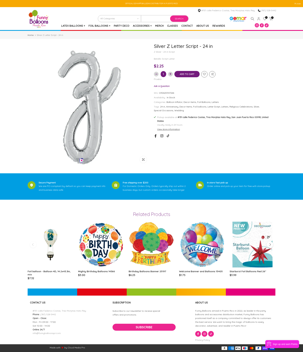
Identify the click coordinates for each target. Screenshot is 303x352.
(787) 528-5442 (268, 10)
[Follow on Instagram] (161, 135)
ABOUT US (202, 25)
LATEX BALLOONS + (73, 25)
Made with (55, 347)
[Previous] (33, 244)
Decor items (190, 102)
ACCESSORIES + (142, 25)
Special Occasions (163, 110)
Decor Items (185, 106)
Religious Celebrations (241, 106)
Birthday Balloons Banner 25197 (147, 271)
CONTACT (187, 25)
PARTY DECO (121, 25)
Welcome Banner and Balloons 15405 (201, 271)
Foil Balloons (204, 102)
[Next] (270, 244)
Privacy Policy (202, 340)
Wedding (179, 110)
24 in (162, 106)
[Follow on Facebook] (155, 136)
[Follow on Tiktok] (167, 135)
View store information (168, 129)
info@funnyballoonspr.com (47, 333)
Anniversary (172, 106)
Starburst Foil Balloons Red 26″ (248, 271)
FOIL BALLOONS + (99, 25)
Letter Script (214, 106)
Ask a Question (162, 86)
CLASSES (172, 25)
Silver (256, 106)
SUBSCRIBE (144, 327)
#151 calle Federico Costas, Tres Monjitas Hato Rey (59, 310)
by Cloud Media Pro (74, 347)
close (6, 4)
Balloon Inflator (174, 102)
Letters (215, 102)
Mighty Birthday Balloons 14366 (96, 271)
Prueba (157, 79)
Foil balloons (199, 106)
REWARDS (218, 25)
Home (31, 35)
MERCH (159, 25)
